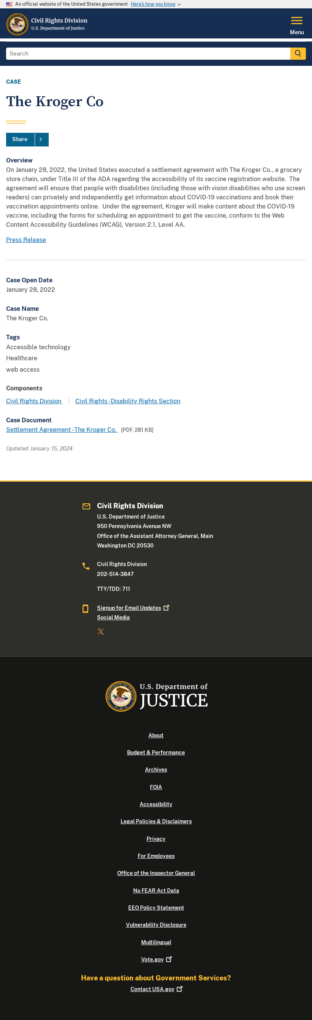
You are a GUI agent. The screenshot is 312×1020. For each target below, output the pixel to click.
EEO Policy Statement (156, 908)
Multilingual (156, 942)
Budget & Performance (156, 752)
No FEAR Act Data (156, 891)
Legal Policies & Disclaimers (156, 821)
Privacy (156, 839)
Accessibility (156, 804)
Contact (152, 989)
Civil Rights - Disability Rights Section (127, 401)
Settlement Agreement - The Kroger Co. (62, 429)
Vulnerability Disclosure (156, 925)
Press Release (26, 239)
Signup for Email (129, 608)
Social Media (113, 617)
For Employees (156, 856)
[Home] (47, 34)
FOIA (156, 787)
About (156, 735)
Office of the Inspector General (156, 873)
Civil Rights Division (34, 401)
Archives (156, 770)
